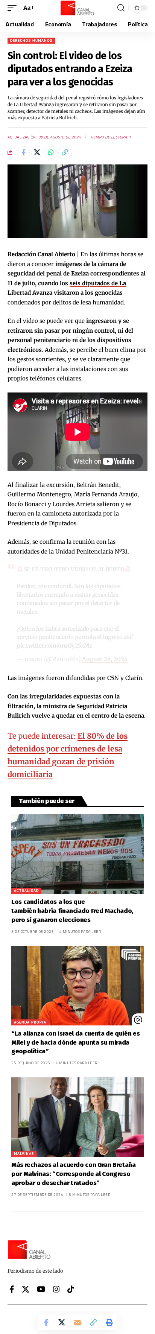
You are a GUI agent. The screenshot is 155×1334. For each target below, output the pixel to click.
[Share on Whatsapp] (51, 152)
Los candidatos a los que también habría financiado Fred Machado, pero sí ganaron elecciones (72, 911)
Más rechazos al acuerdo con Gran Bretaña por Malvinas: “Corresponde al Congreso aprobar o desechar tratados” (73, 1174)
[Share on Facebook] (23, 152)
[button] (14, 8)
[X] (25, 1289)
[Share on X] (37, 152)
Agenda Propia (30, 1022)
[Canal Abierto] (77, 8)
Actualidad (26, 890)
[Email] (77, 1322)
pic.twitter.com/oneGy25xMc (54, 645)
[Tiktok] (70, 1289)
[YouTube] (41, 1289)
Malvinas (24, 1153)
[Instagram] (56, 1289)
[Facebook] (12, 1289)
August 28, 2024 (105, 659)
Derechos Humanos (31, 40)
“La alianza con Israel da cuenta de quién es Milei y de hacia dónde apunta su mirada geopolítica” (75, 1043)
